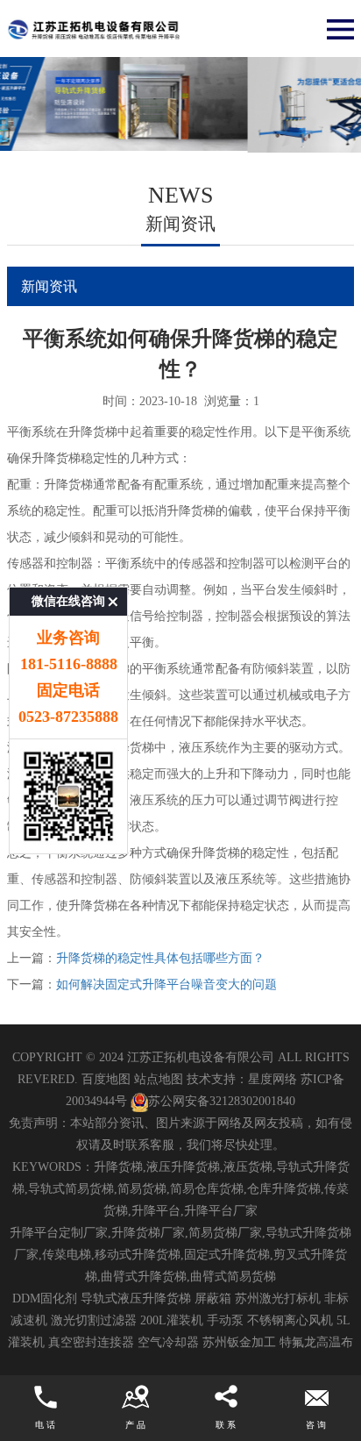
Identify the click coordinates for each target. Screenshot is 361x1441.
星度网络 (272, 1079)
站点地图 (158, 1079)
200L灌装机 (171, 1320)
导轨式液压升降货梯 (136, 1298)
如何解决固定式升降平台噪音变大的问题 (166, 984)
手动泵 (225, 1320)
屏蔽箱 (213, 1298)
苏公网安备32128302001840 (221, 1101)
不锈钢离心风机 (290, 1320)
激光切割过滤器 (94, 1320)
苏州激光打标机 (278, 1298)
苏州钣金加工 (239, 1342)
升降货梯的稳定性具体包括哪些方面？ (160, 958)
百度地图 (106, 1079)
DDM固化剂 (44, 1298)
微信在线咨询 (68, 601)
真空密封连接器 (91, 1342)
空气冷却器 (168, 1342)
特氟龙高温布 (316, 1342)
